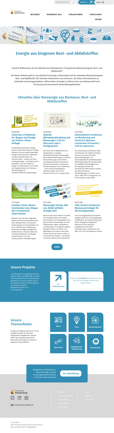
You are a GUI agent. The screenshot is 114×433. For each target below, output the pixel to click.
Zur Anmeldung (71, 373)
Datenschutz (89, 399)
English (98, 2)
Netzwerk (35, 14)
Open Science (96, 14)
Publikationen (75, 14)
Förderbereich (63, 407)
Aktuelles (62, 392)
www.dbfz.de (31, 427)
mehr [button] (57, 246)
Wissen (98, 19)
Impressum (89, 396)
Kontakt (88, 392)
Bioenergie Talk (54, 14)
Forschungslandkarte (66, 396)
